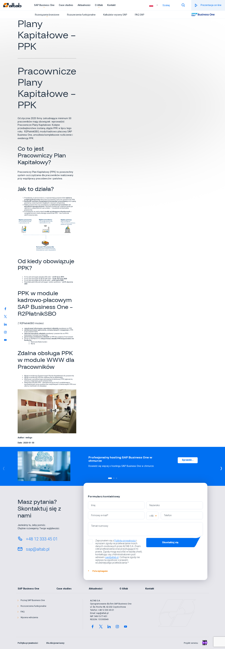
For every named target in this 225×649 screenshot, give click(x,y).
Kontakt (111, 5)
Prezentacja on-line (211, 5)
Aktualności (84, 5)
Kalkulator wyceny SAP (115, 14)
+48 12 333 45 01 (42, 539)
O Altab (99, 5)
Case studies (66, 5)
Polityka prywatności (28, 643)
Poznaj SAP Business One (33, 600)
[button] (221, 468)
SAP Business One (44, 5)
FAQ (23, 612)
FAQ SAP (139, 14)
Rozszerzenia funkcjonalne (81, 14)
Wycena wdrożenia (29, 617)
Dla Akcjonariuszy (55, 643)
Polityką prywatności (125, 540)
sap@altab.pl (37, 549)
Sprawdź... (188, 460)
